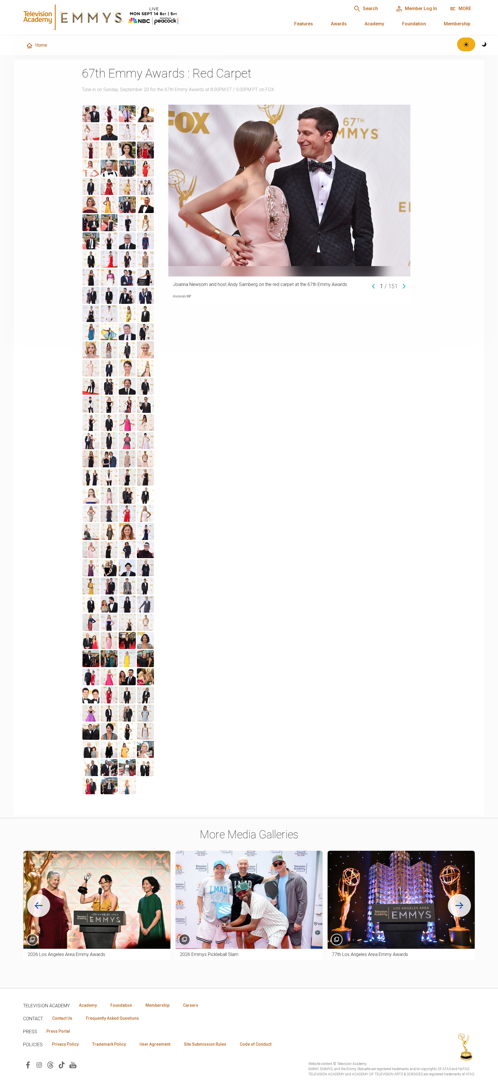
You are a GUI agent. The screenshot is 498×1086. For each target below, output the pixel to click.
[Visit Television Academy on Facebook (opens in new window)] (28, 1064)
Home (41, 45)
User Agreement (154, 1044)
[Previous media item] (373, 285)
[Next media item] (404, 285)
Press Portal (58, 1031)
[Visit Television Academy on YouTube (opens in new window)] (73, 1064)
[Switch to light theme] (466, 44)
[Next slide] (459, 905)
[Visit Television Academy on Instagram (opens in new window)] (39, 1064)
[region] (123, 450)
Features (303, 24)
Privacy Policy (65, 1044)
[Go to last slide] (38, 905)
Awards (339, 24)
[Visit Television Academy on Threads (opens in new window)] (50, 1064)
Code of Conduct (255, 1044)
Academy (374, 24)
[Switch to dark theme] (484, 44)
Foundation (414, 24)
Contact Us (62, 1018)
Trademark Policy (109, 1044)
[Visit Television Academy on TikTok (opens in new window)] (62, 1064)
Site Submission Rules (205, 1044)
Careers (190, 1005)
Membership (457, 24)
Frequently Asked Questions (112, 1018)
